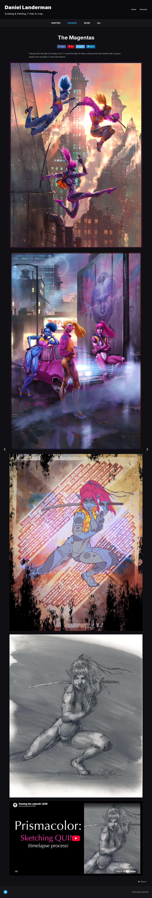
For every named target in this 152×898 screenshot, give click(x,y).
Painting (55, 23)
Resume (143, 9)
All (99, 23)
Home (133, 9)
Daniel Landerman (28, 7)
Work (87, 23)
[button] (142, 881)
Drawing (72, 23)
